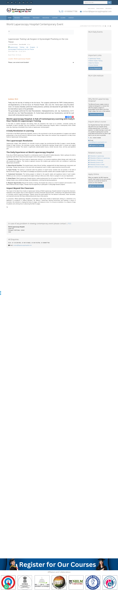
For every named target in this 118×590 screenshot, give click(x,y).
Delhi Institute (91, 8)
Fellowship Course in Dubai (97, 164)
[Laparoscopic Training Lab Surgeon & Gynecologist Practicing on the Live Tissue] (23, 48)
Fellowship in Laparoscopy (97, 156)
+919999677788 (70, 11)
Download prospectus (96, 114)
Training (17, 18)
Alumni (63, 18)
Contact (71, 18)
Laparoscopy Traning (94, 58)
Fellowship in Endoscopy (96, 160)
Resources (45, 18)
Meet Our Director (94, 63)
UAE (103, 26)
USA (108, 26)
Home (9, 18)
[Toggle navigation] (9, 31)
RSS (69, 223)
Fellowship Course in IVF (96, 162)
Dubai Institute (100, 8)
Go (109, 2)
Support (55, 18)
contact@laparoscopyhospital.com (97, 11)
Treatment (36, 18)
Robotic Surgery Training (95, 60)
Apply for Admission (97, 186)
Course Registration (95, 68)
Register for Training (97, 145)
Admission (26, 18)
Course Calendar (93, 65)
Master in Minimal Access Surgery (99, 167)
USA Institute (108, 8)
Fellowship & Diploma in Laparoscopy (100, 158)
